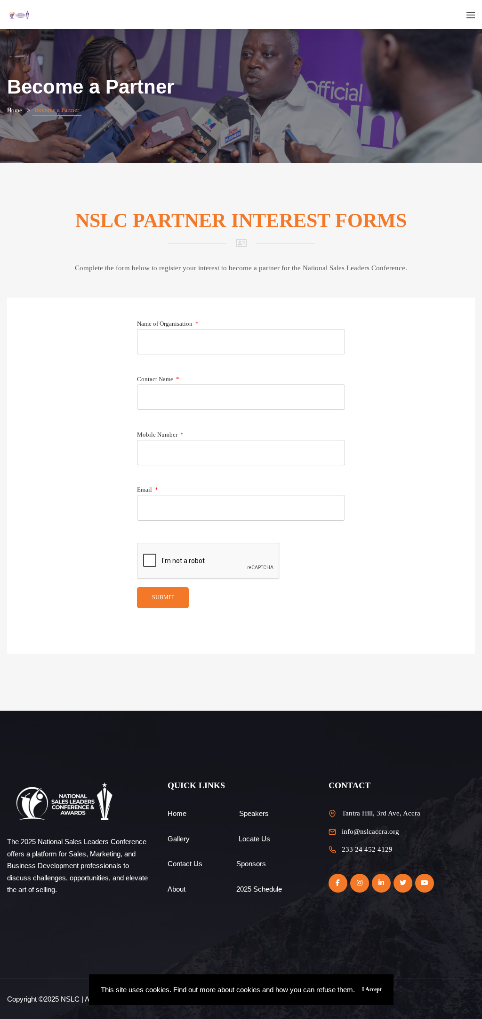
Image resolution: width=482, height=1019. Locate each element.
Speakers (254, 813)
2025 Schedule (259, 889)
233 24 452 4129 (367, 849)
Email (147, 489)
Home (14, 110)
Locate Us (254, 839)
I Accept (372, 989)
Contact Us (185, 864)
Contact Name (158, 379)
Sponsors (251, 864)
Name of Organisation (168, 323)
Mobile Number (160, 434)
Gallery (179, 839)
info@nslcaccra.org (370, 831)
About (176, 889)
